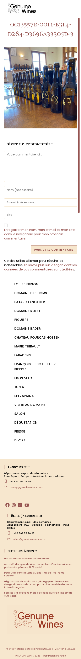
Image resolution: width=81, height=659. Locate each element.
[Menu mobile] (75, 8)
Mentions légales (65, 649)
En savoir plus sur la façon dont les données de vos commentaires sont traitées (40, 267)
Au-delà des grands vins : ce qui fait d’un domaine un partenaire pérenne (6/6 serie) (38, 565)
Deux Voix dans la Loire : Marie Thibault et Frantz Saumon (34, 574)
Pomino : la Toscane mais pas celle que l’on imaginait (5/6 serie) (38, 594)
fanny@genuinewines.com (26, 487)
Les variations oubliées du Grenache (27, 558)
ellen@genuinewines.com (29, 539)
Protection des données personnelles (28, 649)
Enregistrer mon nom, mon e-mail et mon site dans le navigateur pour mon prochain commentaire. (39, 234)
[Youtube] (27, 505)
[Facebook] (7, 505)
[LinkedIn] (20, 505)
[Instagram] (14, 505)
